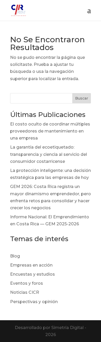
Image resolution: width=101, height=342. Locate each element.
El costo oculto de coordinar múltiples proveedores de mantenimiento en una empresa (50, 131)
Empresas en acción (31, 265)
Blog (15, 256)
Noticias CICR (24, 292)
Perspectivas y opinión (34, 301)
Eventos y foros (26, 283)
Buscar (81, 98)
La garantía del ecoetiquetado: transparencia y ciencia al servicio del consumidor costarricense (48, 154)
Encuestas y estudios (32, 274)
